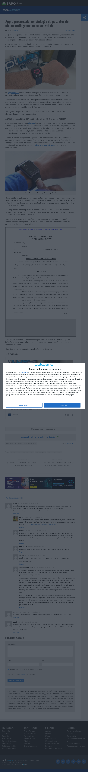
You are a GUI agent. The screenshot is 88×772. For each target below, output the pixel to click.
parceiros (24, 372)
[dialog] (44, 386)
